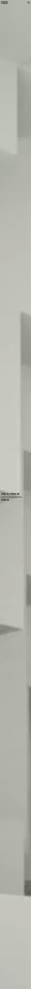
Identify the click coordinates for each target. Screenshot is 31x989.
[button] (29, 2)
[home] (4, 2)
